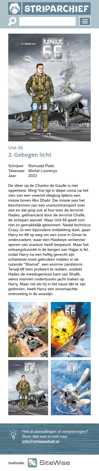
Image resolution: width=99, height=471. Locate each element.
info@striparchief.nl (40, 441)
